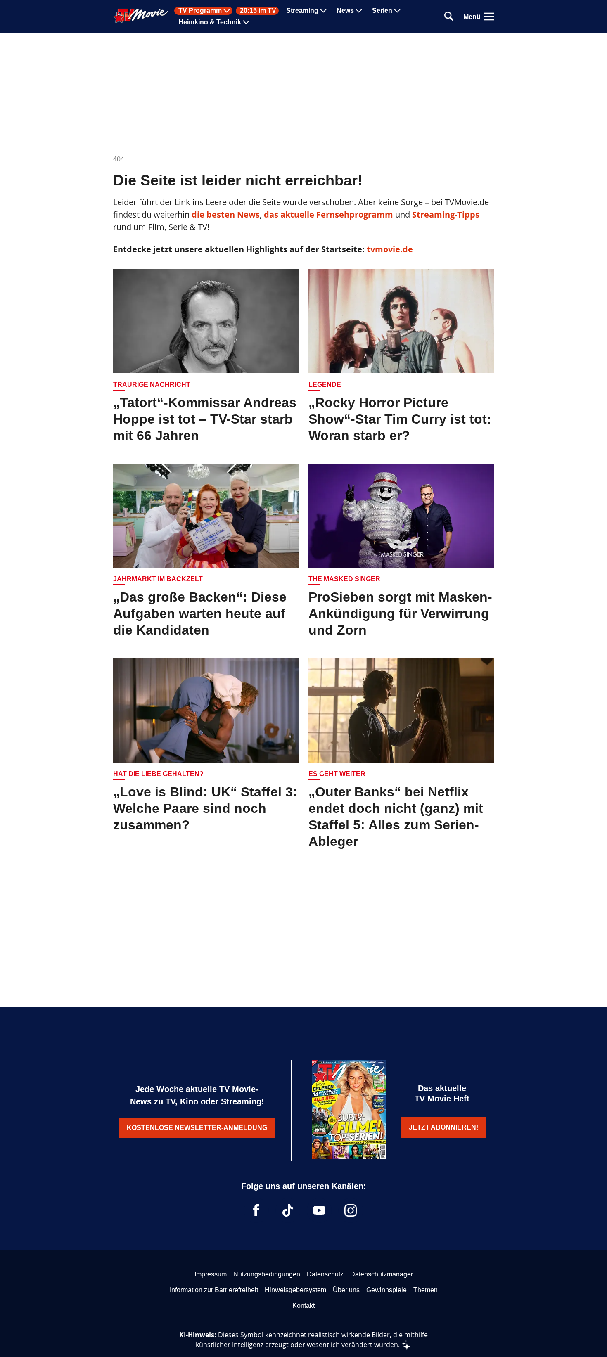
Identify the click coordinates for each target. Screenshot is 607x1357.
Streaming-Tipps (445, 214)
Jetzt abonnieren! (443, 1127)
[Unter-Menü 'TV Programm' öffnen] (226, 10)
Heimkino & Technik (209, 22)
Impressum (210, 1274)
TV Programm (200, 10)
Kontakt (303, 1305)
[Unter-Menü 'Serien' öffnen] (397, 10)
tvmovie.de (390, 249)
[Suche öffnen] (448, 17)
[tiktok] (287, 1210)
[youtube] (319, 1210)
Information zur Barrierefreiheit (214, 1289)
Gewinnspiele (386, 1289)
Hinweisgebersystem (295, 1289)
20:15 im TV (258, 10)
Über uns (346, 1289)
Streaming (302, 10)
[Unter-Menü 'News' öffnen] (359, 10)
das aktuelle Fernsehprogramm (327, 214)
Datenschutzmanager (381, 1274)
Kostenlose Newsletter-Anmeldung (197, 1127)
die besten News (226, 214)
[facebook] (256, 1210)
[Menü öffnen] (489, 16)
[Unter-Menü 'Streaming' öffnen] (323, 10)
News (345, 10)
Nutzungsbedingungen (266, 1274)
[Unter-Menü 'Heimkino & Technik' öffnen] (246, 22)
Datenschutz (325, 1274)
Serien (382, 10)
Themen (425, 1289)
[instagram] (350, 1210)
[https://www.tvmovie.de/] (140, 15)
